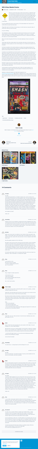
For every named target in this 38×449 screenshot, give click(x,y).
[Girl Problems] (28, 158)
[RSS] (21, 440)
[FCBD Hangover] (10, 158)
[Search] (35, 1)
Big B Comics (4, 118)
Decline (9, 445)
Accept (4, 445)
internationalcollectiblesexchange (8, 73)
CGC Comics (11, 118)
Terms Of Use (5, 443)
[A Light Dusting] (10, 173)
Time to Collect (20, 9)
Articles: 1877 (19, 135)
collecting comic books (18, 118)
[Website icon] (19, 133)
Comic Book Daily (13, 1)
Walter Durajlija (8, 286)
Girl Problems (22, 165)
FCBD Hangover (5, 165)
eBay (25, 118)
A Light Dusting (4, 180)
